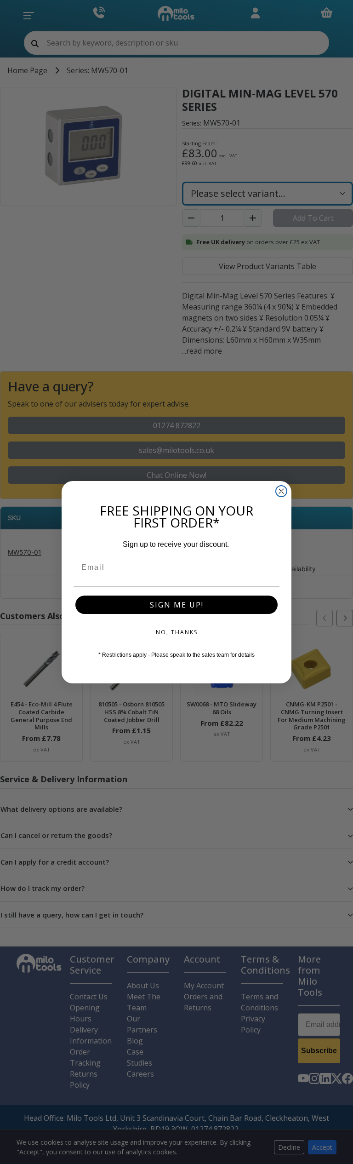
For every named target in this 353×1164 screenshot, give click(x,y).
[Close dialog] (281, 491)
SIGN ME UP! (177, 605)
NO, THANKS (177, 632)
